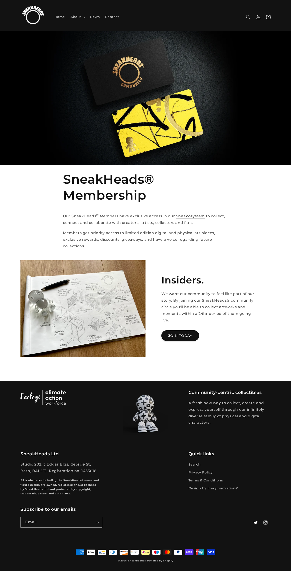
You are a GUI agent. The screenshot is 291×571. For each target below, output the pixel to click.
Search (194, 464)
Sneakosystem (190, 216)
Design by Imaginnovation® (213, 488)
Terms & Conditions (205, 480)
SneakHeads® (137, 560)
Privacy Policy (200, 472)
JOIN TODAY (180, 335)
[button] (77, 17)
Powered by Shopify (160, 560)
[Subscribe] (97, 522)
